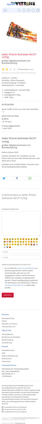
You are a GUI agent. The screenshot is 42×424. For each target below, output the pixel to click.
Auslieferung (7, 343)
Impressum (6, 361)
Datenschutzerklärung (26, 268)
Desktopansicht (20, 423)
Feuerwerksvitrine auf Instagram (15, 412)
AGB (3, 353)
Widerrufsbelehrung (10, 356)
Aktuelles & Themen (9, 324)
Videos (4, 321)
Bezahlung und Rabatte (11, 337)
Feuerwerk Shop (8, 318)
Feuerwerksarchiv (9, 326)
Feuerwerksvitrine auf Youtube (15, 409)
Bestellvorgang (7, 340)
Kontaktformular (8, 350)
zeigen (31, 69)
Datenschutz (7, 358)
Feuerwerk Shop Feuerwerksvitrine (25, 418)
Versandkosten (7, 334)
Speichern (8, 295)
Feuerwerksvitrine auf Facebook (15, 407)
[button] (8, 178)
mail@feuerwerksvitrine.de (15, 285)
